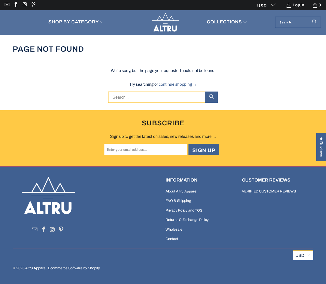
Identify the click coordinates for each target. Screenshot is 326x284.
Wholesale (174, 229)
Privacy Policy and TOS (184, 210)
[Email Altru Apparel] (6, 5)
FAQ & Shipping (178, 201)
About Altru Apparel (181, 191)
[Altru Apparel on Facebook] (15, 5)
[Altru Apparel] (165, 22)
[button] (76, 22)
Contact (172, 239)
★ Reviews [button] (321, 147)
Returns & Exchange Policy (187, 220)
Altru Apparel (35, 268)
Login (298, 5)
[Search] (314, 22)
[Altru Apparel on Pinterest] (33, 5)
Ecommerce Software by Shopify (74, 268)
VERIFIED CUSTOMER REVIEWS (269, 191)
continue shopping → (178, 84)
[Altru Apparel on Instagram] (24, 5)
